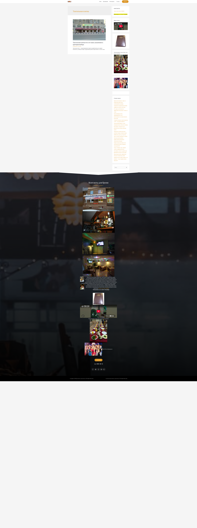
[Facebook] (93, 369)
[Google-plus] (104, 369)
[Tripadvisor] (101, 369)
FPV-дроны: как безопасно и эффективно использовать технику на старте (120, 110)
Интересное (75, 46)
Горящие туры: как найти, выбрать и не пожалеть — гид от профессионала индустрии (121, 159)
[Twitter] (95, 369)
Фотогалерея (112, 1)
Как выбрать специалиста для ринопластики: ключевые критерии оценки (120, 128)
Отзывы (118, 1)
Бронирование (105, 1)
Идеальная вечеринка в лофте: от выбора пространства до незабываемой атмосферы (120, 102)
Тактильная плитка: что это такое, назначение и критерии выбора (88, 43)
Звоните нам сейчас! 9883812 (119, 11)
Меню (100, 1)
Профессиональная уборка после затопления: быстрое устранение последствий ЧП (120, 144)
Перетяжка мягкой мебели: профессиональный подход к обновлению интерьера (119, 139)
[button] (98, 360)
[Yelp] (98, 369)
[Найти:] (121, 167)
